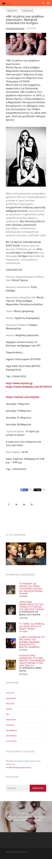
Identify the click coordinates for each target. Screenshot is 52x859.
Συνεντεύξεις (11, 741)
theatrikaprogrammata (15, 28)
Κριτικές (9, 709)
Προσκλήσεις (11, 735)
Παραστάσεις (27, 10)
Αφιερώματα (11, 698)
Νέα (7, 714)
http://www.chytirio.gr (19, 383)
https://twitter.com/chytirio (22, 397)
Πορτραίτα (10, 725)
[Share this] (9, 504)
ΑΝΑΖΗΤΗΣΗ (37, 788)
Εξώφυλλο (12, 10)
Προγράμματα (11, 730)
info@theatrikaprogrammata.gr (18, 767)
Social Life (10, 693)
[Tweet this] (16, 504)
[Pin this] (32, 504)
